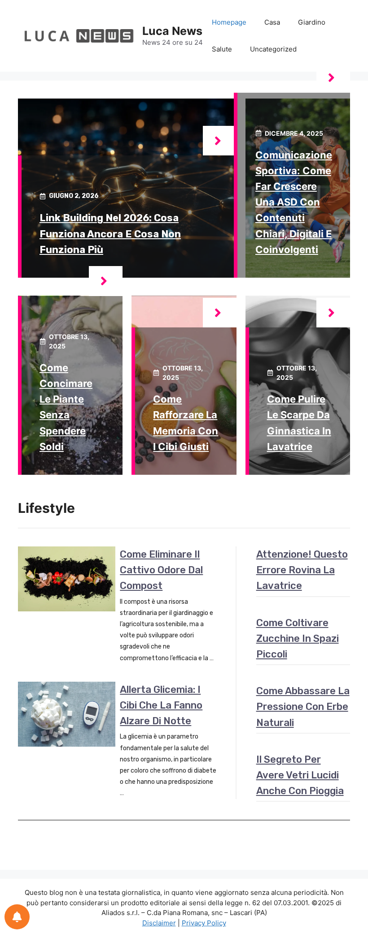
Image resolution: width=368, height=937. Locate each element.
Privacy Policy (204, 923)
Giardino (311, 22)
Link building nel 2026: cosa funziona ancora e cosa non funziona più (110, 233)
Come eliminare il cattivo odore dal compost (161, 570)
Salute (222, 49)
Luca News (172, 31)
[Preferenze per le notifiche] (17, 916)
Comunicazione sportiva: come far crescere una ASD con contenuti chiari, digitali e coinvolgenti (293, 202)
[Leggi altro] (220, 141)
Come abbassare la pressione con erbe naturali (303, 706)
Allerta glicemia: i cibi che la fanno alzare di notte (161, 705)
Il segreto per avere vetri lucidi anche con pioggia (300, 775)
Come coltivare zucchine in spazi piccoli (297, 638)
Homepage (229, 22)
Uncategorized (273, 49)
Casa (272, 22)
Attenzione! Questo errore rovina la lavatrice (302, 570)
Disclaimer (159, 923)
